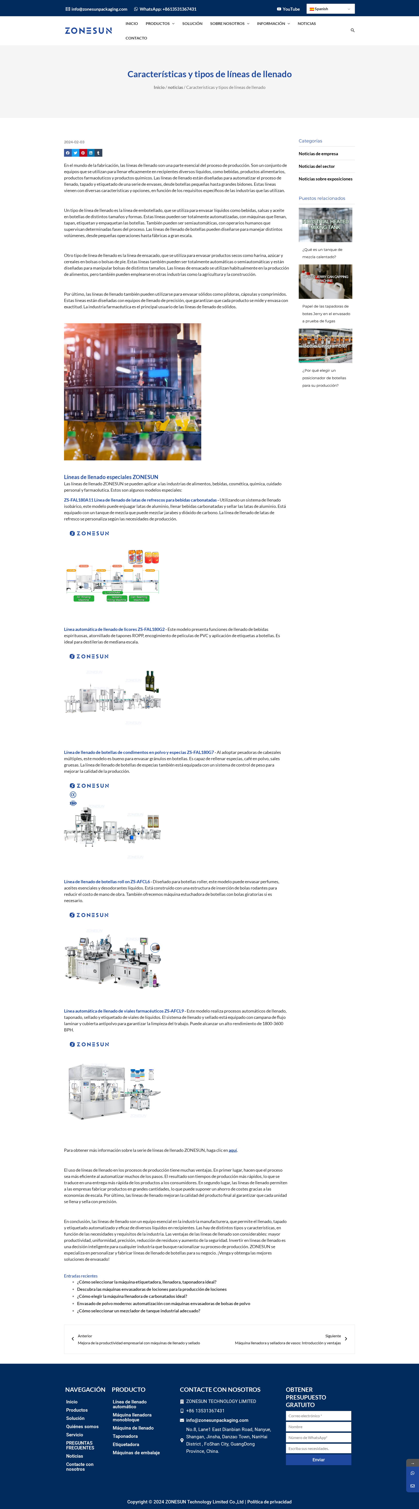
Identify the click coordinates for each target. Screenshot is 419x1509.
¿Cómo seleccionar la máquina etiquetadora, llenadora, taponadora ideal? (147, 1282)
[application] (172, 23)
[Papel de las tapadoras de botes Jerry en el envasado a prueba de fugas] (325, 281)
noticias (175, 87)
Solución (75, 1418)
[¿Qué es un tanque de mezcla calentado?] (325, 225)
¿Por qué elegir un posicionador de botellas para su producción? (324, 377)
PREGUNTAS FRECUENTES (80, 1445)
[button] (68, 153)
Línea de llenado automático (130, 1404)
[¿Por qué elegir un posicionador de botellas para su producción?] (325, 346)
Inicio (159, 87)
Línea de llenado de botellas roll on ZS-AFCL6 (107, 881)
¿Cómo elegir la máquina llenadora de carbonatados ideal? (132, 1296)
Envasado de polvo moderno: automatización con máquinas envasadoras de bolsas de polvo (163, 1303)
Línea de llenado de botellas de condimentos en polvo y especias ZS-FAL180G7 (139, 752)
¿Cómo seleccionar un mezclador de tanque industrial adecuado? (138, 1310)
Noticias (74, 1456)
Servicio (74, 1435)
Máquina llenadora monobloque (132, 1417)
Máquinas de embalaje (136, 1452)
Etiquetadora (126, 1444)
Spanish (321, 8)
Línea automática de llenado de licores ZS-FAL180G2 (114, 629)
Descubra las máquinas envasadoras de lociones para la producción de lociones (152, 1289)
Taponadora (125, 1436)
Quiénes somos (82, 1426)
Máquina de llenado (133, 1428)
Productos (77, 1410)
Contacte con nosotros (80, 1467)
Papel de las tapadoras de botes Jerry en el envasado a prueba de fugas (326, 313)
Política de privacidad (269, 1501)
